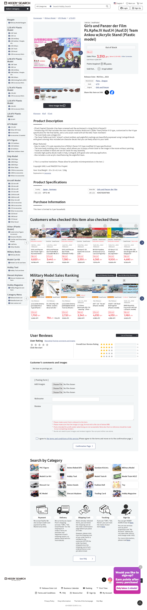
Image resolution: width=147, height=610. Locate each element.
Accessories (14, 133)
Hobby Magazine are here (17, 289)
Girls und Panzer (102, 87)
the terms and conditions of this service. (62, 438)
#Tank (50, 113)
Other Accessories (16, 211)
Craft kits (13, 244)
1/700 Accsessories (16, 170)
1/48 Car (13, 67)
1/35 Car (13, 36)
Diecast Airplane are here (17, 279)
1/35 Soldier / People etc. (17, 42)
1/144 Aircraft (14, 194)
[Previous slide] (33, 53)
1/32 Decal (13, 214)
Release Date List (16, 298)
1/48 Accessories (16, 205)
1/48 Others (14, 77)
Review (37, 406)
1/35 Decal (13, 51)
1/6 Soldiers (14, 149)
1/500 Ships (14, 165)
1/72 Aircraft (14, 192)
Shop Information (64, 601)
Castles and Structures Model (18, 240)
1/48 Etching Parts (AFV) (18, 80)
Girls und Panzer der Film (107, 189)
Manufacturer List (16, 300)
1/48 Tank (13, 64)
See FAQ (83, 558)
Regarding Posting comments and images (60, 341)
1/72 (97, 84)
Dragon (105, 80)
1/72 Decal (13, 219)
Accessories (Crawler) (17, 135)
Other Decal (14, 222)
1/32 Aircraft (14, 183)
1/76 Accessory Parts (17, 96)
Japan (45, 189)
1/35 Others (14, 46)
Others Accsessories (17, 176)
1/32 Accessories (16, 203)
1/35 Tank (13, 33)
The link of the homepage (83, 601)
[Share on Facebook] (112, 92)
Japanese (47, 173)
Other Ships (14, 167)
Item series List (15, 303)
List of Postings (126, 335)
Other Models (15, 247)
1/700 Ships (14, 159)
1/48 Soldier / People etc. (17, 73)
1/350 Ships (14, 162)
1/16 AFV (13, 106)
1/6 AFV (12, 119)
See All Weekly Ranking (105, 275)
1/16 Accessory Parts (17, 109)
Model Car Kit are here (18, 263)
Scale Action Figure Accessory (16, 233)
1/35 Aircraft (14, 186)
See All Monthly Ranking (127, 275)
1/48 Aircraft (14, 189)
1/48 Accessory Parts (17, 83)
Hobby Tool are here (17, 270)
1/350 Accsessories (16, 173)
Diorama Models (16, 237)
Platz (98, 80)
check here (64, 538)
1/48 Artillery (14, 70)
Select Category (12, 8)
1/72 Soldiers (14, 143)
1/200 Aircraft (14, 197)
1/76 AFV (13, 93)
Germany (52, 189)
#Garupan (36, 113)
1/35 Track (13, 49)
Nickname (38, 398)
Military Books (15, 255)
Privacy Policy (49, 601)
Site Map (99, 601)
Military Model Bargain (18, 23)
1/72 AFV (13, 127)
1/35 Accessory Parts (17, 54)
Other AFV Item (15, 130)
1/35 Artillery (14, 39)
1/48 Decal (13, 216)
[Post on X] (107, 92)
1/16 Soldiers (14, 146)
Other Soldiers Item (17, 151)
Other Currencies (126, 56)
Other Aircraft (15, 200)
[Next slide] (81, 53)
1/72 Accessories (16, 208)
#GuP (44, 113)
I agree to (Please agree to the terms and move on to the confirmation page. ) (85, 438)
